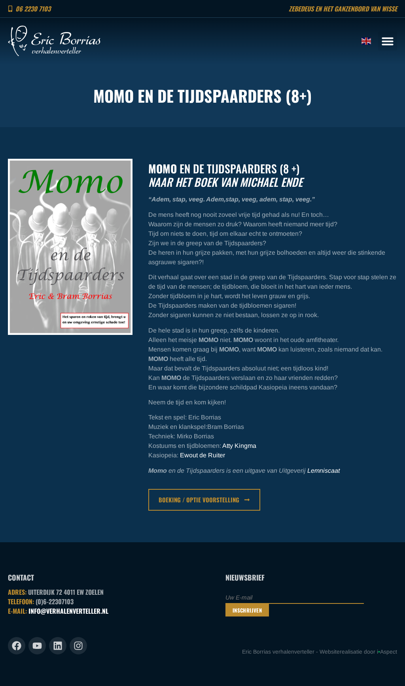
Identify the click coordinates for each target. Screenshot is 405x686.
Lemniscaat (323, 470)
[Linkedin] (57, 645)
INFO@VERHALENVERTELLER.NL (68, 611)
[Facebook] (16, 645)
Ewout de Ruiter (202, 455)
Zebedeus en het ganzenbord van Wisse (343, 8)
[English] (366, 41)
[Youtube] (37, 645)
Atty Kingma (239, 445)
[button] (387, 41)
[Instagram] (78, 645)
